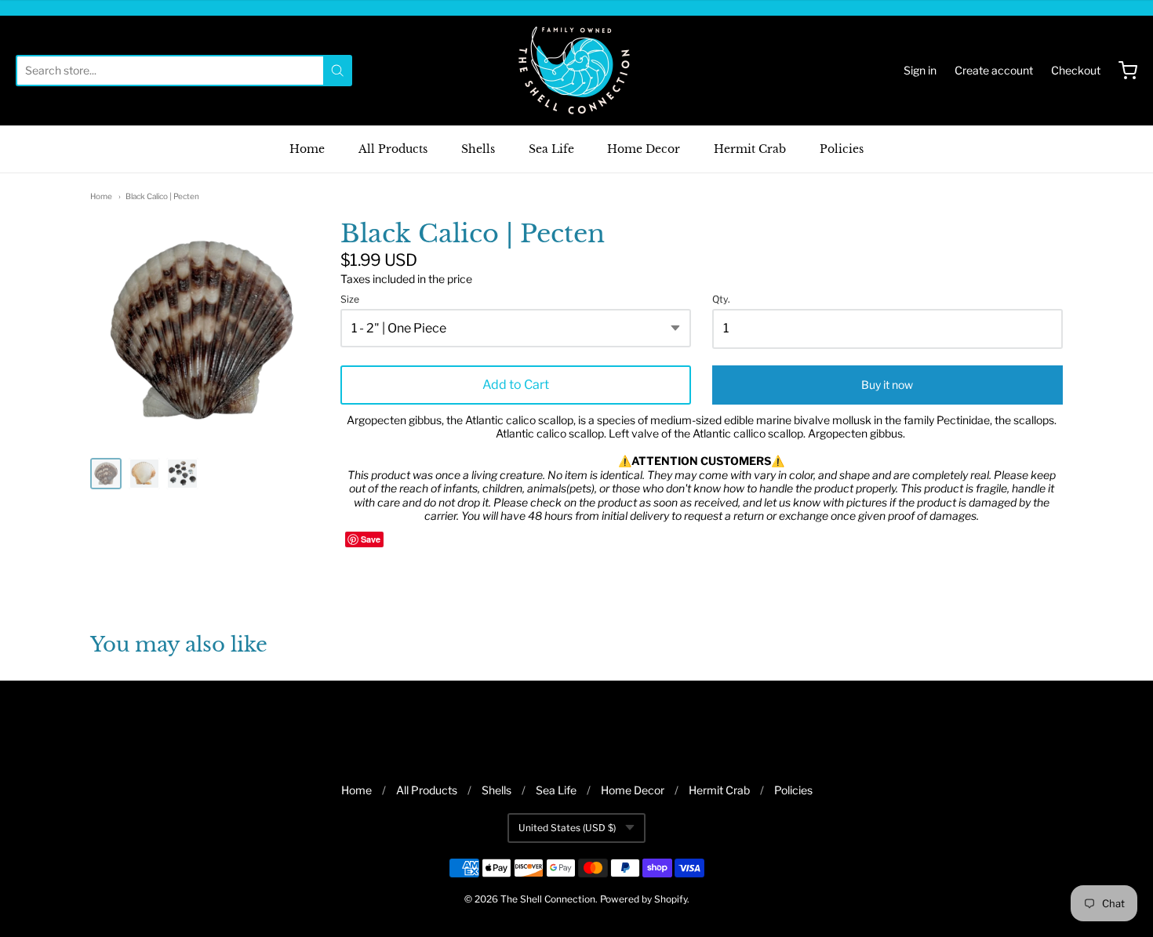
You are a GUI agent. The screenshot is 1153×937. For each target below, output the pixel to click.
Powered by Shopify (643, 899)
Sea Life (551, 149)
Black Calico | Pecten (162, 196)
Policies (842, 149)
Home (307, 149)
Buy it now (887, 384)
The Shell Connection (547, 899)
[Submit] (337, 70)
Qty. (721, 299)
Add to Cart (515, 384)
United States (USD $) (567, 827)
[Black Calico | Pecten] (106, 473)
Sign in (920, 70)
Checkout (1075, 70)
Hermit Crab (750, 149)
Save (370, 539)
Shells (478, 149)
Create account (994, 70)
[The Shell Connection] (576, 71)
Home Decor (643, 149)
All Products (392, 149)
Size (349, 299)
